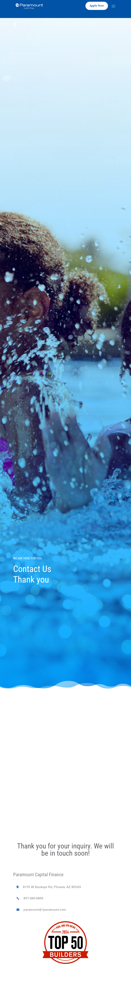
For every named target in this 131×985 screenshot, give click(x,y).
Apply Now (97, 5)
